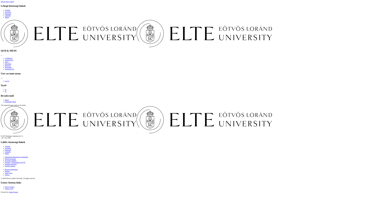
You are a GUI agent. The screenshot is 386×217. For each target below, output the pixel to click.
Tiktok (7, 17)
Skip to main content (7, 2)
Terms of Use (9, 189)
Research (8, 66)
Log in (7, 81)
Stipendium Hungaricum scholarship (16, 157)
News (7, 62)
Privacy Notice (9, 187)
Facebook (8, 12)
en (5, 91)
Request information (11, 169)
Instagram (8, 14)
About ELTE (9, 60)
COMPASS (8, 58)
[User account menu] (1, 78)
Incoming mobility (10, 161)
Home (7, 100)
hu (5, 90)
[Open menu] (1, 55)
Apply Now (8, 173)
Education (8, 64)
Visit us (7, 175)
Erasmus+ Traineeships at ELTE (15, 162)
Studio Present (13, 192)
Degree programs (10, 159)
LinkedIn (8, 15)
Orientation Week (10, 102)
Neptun (7, 171)
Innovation (8, 67)
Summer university (11, 164)
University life (9, 69)
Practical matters (10, 166)
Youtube (7, 10)
